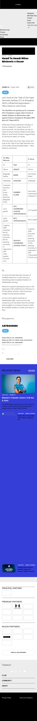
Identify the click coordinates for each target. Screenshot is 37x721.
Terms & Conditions (26, 698)
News (10, 56)
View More (31, 370)
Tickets (2, 32)
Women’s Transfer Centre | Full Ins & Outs (18, 399)
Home (4, 56)
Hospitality (4, 35)
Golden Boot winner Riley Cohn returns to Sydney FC (26, 418)
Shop (2, 37)
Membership (5, 30)
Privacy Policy (18, 348)
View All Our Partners (18, 652)
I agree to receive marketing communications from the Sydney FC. (19, 353)
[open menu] (1, 26)
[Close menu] (32, 710)
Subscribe (9, 359)
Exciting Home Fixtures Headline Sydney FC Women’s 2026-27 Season (26, 569)
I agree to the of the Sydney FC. (19, 349)
